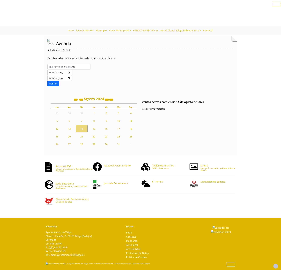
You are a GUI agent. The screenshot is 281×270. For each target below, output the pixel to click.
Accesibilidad (133, 249)
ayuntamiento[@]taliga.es (70, 255)
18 (131, 128)
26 (57, 144)
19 (57, 136)
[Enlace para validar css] (221, 227)
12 (57, 128)
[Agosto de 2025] (107, 99)
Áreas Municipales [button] (119, 30)
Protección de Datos (137, 253)
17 (118, 128)
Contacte (208, 30)
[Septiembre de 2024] (111, 99)
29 (94, 144)
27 (69, 144)
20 (69, 136)
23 (106, 136)
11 (131, 120)
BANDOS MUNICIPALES (145, 30)
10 (118, 120)
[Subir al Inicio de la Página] (275, 266)
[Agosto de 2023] (76, 99)
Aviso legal (132, 245)
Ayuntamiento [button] (84, 30)
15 (94, 128)
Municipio (101, 30)
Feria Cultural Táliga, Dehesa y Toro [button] (179, 30)
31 (118, 144)
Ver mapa (51, 239)
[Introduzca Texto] (68, 67)
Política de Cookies (136, 257)
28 (81, 144)
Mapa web (131, 240)
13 (69, 128)
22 (94, 136)
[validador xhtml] (221, 231)
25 (131, 136)
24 (118, 136)
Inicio (71, 30)
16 (106, 128)
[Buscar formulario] (53, 83)
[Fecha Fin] (59, 78)
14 (81, 128)
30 (106, 144)
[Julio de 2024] (81, 99)
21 (81, 136)
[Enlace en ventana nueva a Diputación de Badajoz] (56, 263)
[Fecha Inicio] (59, 72)
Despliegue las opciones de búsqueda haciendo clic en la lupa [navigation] (81, 58)
